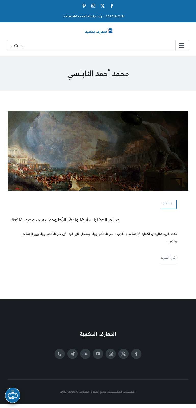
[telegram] (72, 354)
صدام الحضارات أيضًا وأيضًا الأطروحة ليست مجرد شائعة (65, 220)
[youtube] (98, 354)
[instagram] (111, 354)
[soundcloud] (85, 354)
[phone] (60, 354)
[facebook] (136, 354)
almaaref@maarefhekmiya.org (83, 16)
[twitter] (123, 354)
